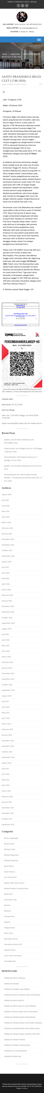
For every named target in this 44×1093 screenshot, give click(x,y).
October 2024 (7, 617)
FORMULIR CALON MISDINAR (15, 1051)
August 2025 (6, 562)
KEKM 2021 (8, 894)
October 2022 (7, 752)
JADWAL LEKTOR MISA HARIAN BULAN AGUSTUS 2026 (23, 467)
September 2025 (8, 556)
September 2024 (8, 623)
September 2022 (8, 757)
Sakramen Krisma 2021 (13, 944)
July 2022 (5, 768)
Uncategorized (9, 961)
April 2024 (6, 651)
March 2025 (6, 590)
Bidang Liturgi (9, 849)
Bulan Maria (9, 866)
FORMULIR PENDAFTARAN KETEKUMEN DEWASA (23, 1023)
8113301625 (24, 389)
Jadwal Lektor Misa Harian (14, 883)
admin (24, 84)
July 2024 (5, 634)
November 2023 (8, 679)
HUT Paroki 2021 (10, 877)
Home (4, 54)
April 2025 (6, 584)
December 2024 (8, 606)
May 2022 (5, 780)
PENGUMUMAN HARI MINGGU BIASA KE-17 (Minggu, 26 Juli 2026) (21, 458)
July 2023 (5, 701)
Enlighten (25, 1088)
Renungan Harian (11, 939)
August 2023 (6, 696)
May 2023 (5, 713)
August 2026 (6, 494)
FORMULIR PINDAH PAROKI (14, 1039)
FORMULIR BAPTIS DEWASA (14, 978)
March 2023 (6, 724)
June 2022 (6, 774)
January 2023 (7, 735)
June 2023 (6, 707)
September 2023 (8, 690)
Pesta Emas (8, 933)
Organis (7, 922)
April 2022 (6, 785)
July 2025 (5, 567)
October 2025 (7, 550)
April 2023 (6, 718)
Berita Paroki (9, 844)
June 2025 (6, 573)
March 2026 (6, 522)
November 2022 (8, 746)
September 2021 (8, 824)
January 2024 (7, 668)
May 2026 (5, 511)
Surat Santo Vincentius (13, 955)
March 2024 (6, 657)
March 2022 (6, 791)
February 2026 (7, 528)
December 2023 (8, 673)
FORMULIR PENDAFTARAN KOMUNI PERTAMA (22, 1034)
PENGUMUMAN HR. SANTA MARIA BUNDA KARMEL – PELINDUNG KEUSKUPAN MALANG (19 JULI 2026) (23, 477)
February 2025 (7, 595)
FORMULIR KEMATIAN (12, 1056)
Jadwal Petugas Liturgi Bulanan (16, 888)
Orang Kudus (15, 54)
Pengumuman (9, 928)
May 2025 (5, 578)
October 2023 (7, 685)
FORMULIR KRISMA (11, 984)
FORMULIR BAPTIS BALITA (14, 1000)
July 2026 (5, 500)
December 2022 (8, 740)
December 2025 (8, 539)
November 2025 (8, 545)
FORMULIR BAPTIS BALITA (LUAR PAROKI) (20, 1006)
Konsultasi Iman (10, 900)
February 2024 (7, 662)
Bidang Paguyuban (11, 855)
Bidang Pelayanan (11, 860)
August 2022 (6, 763)
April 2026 (6, 517)
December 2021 (8, 808)
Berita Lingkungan (11, 838)
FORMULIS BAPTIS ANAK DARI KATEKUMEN (21, 1012)
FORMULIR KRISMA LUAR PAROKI (17, 989)
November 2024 (8, 612)
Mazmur (7, 905)
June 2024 (6, 640)
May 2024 (5, 645)
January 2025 (7, 601)
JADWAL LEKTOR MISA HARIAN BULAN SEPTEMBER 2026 (19, 441)
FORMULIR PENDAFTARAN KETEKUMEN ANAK (22, 1028)
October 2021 (7, 819)
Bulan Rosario (9, 872)
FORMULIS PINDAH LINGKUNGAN (17, 1045)
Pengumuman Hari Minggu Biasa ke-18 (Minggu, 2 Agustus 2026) (23, 450)
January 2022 (7, 802)
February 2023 (7, 729)
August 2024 (6, 629)
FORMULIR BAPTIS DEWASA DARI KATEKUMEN (22, 995)
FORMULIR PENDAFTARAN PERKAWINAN (20, 1017)
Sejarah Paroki (9, 950)
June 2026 (6, 506)
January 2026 (7, 534)
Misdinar (7, 911)
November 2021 (8, 813)
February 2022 (7, 796)
